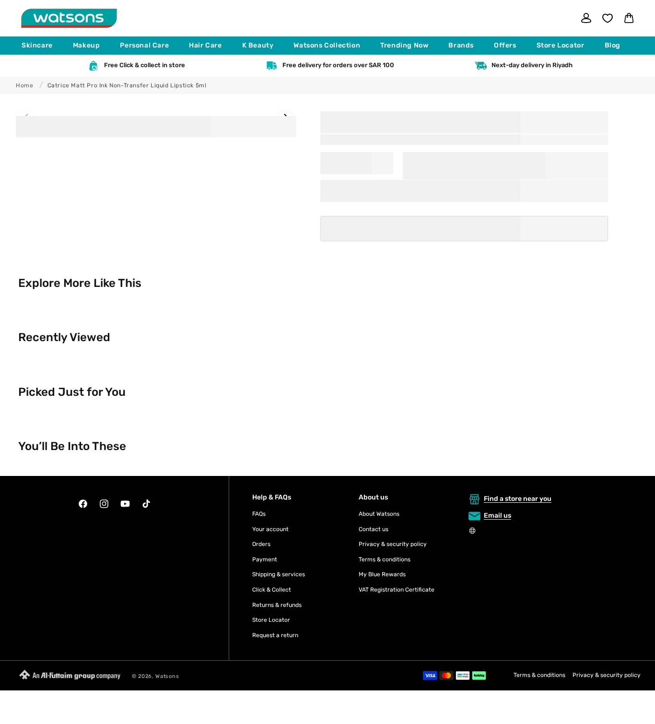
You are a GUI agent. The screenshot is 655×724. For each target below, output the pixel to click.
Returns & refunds (277, 605)
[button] (41, 45)
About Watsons (379, 513)
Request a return (275, 635)
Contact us (373, 529)
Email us (497, 515)
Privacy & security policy (393, 544)
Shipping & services (278, 574)
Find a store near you (517, 499)
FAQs (259, 513)
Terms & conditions (384, 559)
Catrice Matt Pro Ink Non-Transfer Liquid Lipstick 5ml (127, 85)
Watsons (167, 676)
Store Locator (271, 620)
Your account (270, 529)
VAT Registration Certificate (396, 589)
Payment (264, 559)
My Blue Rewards (382, 574)
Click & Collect (271, 589)
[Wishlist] (607, 18)
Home (24, 85)
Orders (261, 544)
